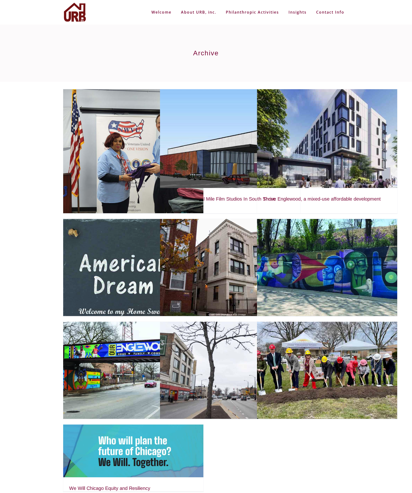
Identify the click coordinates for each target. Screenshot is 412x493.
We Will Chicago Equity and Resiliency (109, 488)
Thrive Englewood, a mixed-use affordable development (322, 199)
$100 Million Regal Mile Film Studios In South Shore (220, 199)
